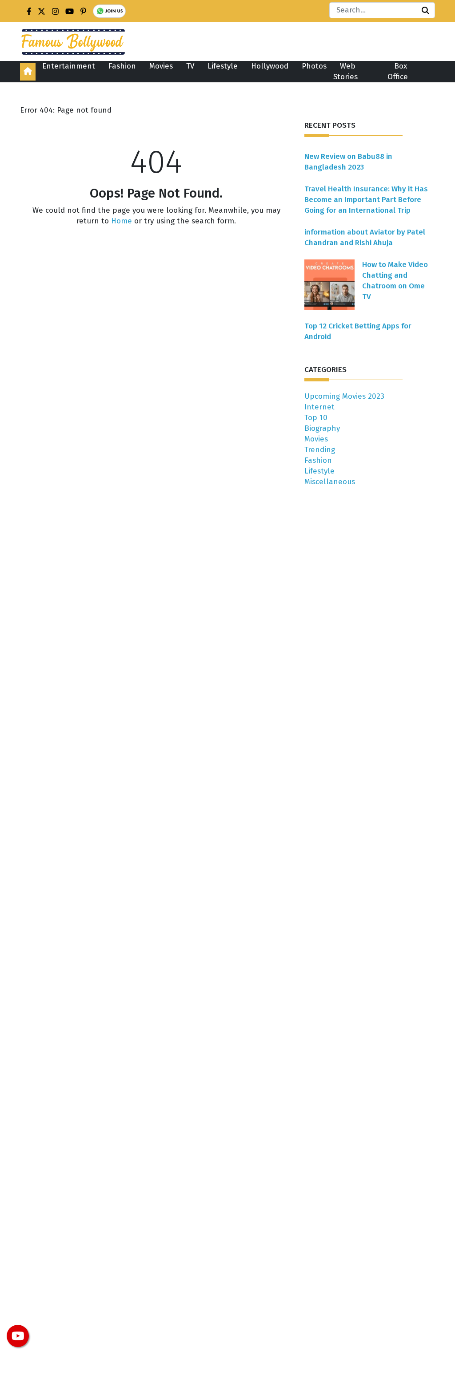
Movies (161, 66)
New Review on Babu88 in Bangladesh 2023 (348, 162)
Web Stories (345, 71)
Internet (319, 407)
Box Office (397, 71)
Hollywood (269, 66)
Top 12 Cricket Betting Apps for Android (357, 331)
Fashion (122, 66)
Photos (314, 66)
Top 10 (315, 417)
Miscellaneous (329, 481)
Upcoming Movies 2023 (344, 396)
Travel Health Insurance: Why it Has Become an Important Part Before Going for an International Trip (366, 199)
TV (190, 66)
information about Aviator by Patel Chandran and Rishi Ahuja (364, 237)
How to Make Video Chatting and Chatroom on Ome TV (395, 280)
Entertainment (68, 66)
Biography (322, 428)
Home (121, 221)
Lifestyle (223, 66)
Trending (319, 449)
